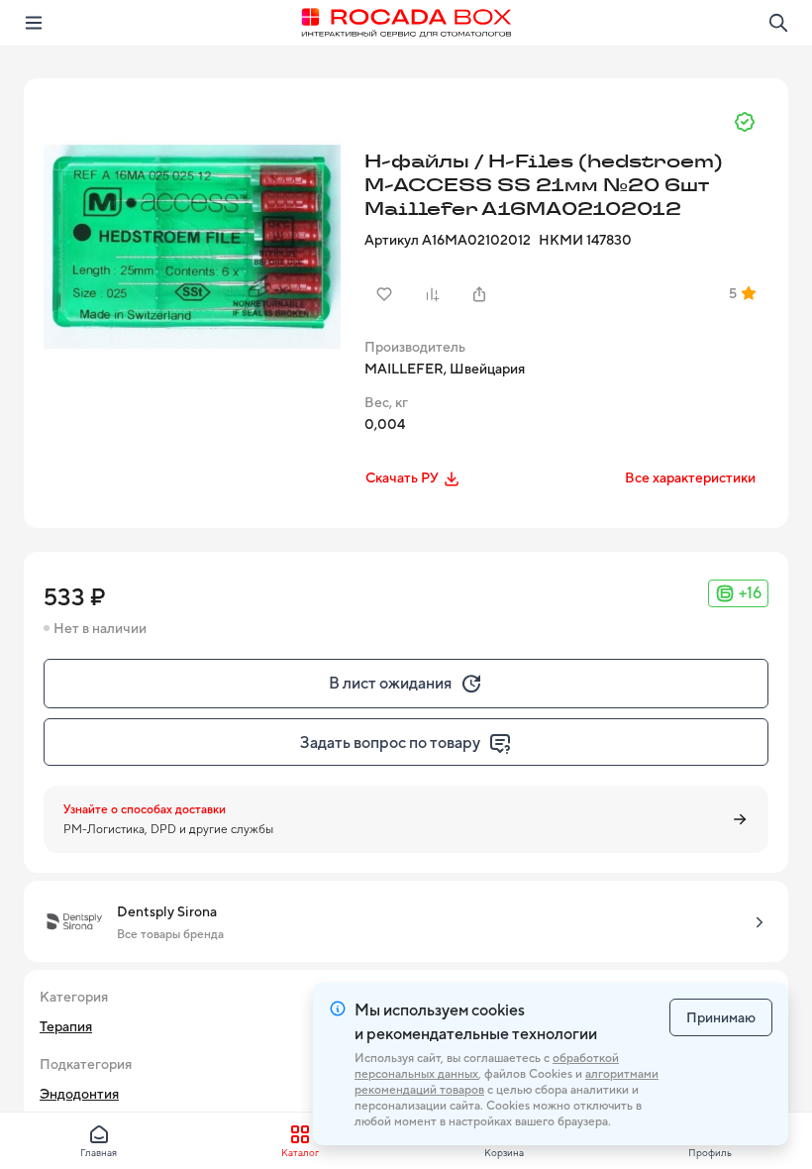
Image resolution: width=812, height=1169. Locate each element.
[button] (192, 246)
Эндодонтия (79, 1094)
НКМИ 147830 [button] (585, 240)
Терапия (66, 1026)
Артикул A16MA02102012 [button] (447, 240)
